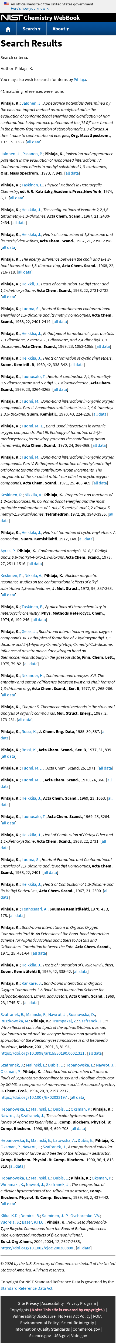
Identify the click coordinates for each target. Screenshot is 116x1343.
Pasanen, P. (32, 153)
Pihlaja (80, 79)
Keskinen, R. (12, 494)
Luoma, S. (31, 308)
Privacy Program (81, 1303)
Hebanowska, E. (80, 1065)
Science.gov (40, 1335)
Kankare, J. (32, 983)
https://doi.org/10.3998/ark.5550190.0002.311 (42, 1053)
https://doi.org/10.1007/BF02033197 (34, 1097)
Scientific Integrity (77, 1322)
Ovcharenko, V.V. (85, 1215)
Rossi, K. (29, 731)
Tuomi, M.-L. (33, 425)
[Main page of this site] (8, 29)
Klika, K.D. (10, 1215)
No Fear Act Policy (74, 1316)
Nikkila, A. (33, 494)
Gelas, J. (29, 631)
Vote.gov (79, 1335)
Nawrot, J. (57, 1014)
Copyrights (19, 1309)
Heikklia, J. (31, 333)
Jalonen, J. (32, 103)
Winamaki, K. (12, 1184)
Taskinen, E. (32, 184)
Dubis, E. (56, 1065)
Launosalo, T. (34, 376)
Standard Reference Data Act (26, 1288)
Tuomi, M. (30, 401)
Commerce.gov (86, 1329)
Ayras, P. (8, 550)
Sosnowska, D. (82, 1014)
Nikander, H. (33, 675)
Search (30, 29)
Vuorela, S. (10, 1222)
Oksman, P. (11, 1071)
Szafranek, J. (91, 1020)
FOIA (97, 1316)
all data (33, 141)
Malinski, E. (36, 1014)
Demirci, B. (30, 1215)
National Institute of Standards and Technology (12, 17)
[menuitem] (8, 29)
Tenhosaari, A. (34, 909)
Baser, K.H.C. (33, 1222)
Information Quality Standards (42, 1329)
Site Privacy (28, 1303)
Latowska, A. (64, 1140)
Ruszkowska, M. (15, 1020)
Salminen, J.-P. (55, 1215)
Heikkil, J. (30, 283)
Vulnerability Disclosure (34, 1316)
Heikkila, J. (31, 209)
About (59, 29)
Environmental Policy (39, 1322)
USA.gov (61, 1335)
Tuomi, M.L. (32, 768)
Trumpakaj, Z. (64, 1020)
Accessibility (53, 1303)
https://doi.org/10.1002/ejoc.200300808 (37, 1247)
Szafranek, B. (12, 1014)
